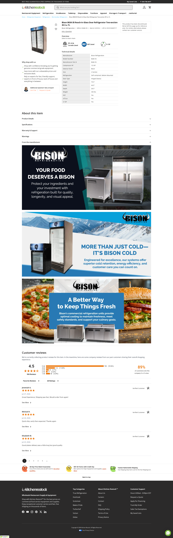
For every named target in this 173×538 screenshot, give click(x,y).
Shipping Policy (104, 509)
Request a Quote (136, 497)
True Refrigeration (80, 493)
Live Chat (33, 90)
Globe (75, 517)
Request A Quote (44, 90)
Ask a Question (67, 31)
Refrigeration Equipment (34, 17)
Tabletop (71, 13)
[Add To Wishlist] (56, 29)
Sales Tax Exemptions (138, 509)
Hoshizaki (76, 497)
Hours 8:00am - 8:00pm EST (140, 493)
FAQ (99, 505)
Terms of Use (103, 513)
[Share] (56, 24)
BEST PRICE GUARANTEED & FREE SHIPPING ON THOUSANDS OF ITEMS (45, 2)
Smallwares (61, 13)
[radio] (86, 366)
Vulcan (75, 513)
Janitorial (133, 13)
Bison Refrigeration (68, 28)
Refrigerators (46, 17)
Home (23, 17)
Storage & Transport (117, 13)
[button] (150, 7)
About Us (101, 493)
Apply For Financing (137, 501)
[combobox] (93, 7)
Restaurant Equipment (31, 13)
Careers (101, 497)
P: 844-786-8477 (145, 2)
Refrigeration (48, 13)
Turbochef (77, 509)
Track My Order (136, 505)
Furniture (94, 13)
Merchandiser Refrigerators (59, 17)
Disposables (83, 13)
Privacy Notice (103, 517)
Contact (101, 501)
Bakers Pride (77, 505)
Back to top (86, 477)
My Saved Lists (132, 2)
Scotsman (76, 501)
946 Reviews (34, 374)
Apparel (103, 13)
